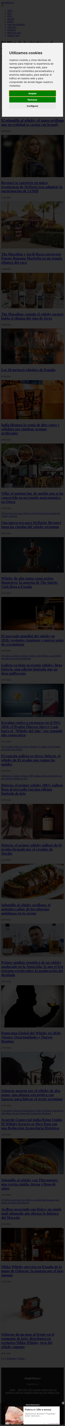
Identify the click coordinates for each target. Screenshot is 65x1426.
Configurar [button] (32, 106)
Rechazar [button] (32, 99)
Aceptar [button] (32, 93)
